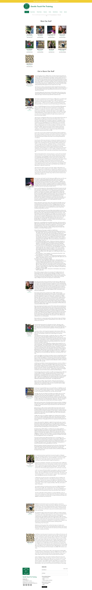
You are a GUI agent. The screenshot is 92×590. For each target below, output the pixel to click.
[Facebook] (24, 585)
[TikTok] (29, 585)
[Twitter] (31, 585)
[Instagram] (26, 585)
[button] (45, 12)
